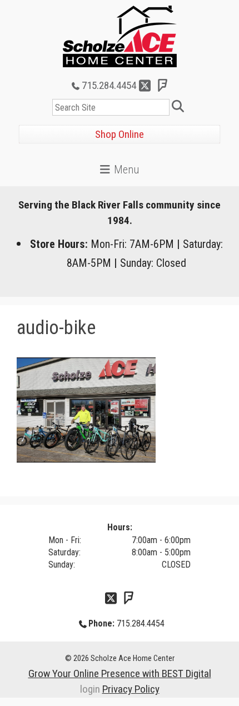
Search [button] (179, 107)
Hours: (119, 527)
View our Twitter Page (145, 85)
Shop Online (119, 134)
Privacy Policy (131, 689)
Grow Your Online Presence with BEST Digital (119, 673)
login (90, 689)
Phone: (101, 623)
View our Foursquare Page (163, 85)
